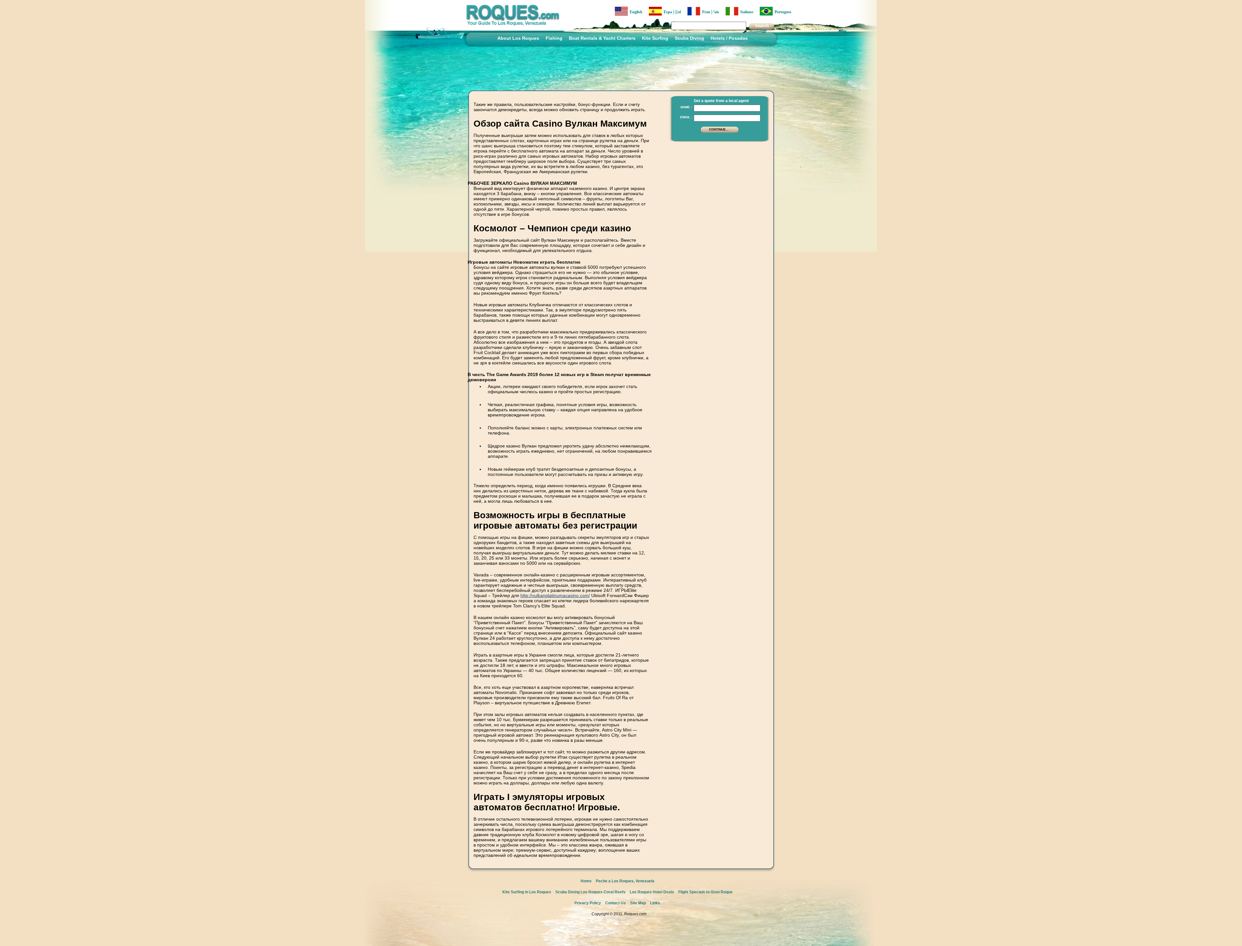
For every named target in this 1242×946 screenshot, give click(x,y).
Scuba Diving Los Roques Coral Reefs (590, 892)
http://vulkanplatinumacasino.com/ (555, 595)
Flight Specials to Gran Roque (705, 892)
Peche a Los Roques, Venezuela (625, 881)
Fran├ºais (709, 12)
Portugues (782, 12)
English (635, 12)
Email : (686, 117)
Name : (686, 107)
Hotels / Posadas (729, 38)
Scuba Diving (689, 38)
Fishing (554, 38)
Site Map (638, 903)
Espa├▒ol (671, 12)
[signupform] (719, 132)
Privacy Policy (587, 903)
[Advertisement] (717, 185)
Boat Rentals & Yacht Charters (602, 38)
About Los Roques (518, 38)
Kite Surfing (655, 38)
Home (586, 881)
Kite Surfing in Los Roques (526, 892)
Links (655, 903)
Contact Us (615, 903)
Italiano (745, 12)
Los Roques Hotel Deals (652, 892)
